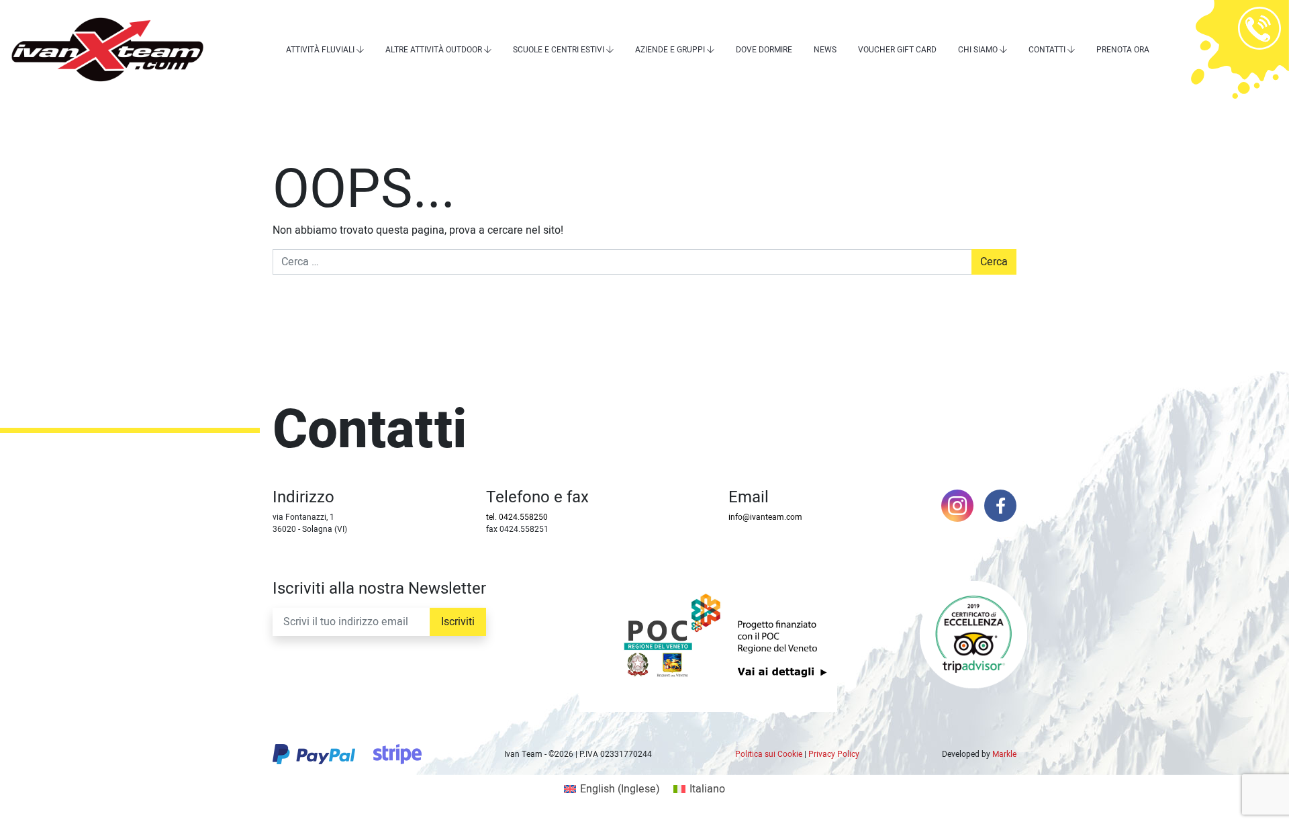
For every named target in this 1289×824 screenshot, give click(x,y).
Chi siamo (978, 50)
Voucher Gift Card (897, 50)
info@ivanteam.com (765, 517)
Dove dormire (764, 50)
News (825, 50)
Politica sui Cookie (768, 754)
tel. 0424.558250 (517, 517)
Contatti (1047, 50)
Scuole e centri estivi (558, 50)
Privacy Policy (833, 754)
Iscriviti (458, 622)
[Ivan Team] (107, 49)
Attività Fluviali (320, 50)
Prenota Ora (1122, 50)
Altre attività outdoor (433, 50)
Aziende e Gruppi (670, 50)
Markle (1004, 754)
